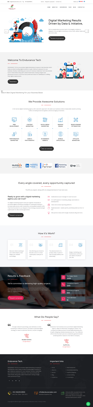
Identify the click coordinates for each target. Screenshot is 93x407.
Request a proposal (49, 1)
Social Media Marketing (72, 370)
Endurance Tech (33, 401)
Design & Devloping (35, 248)
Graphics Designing (71, 372)
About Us (54, 7)
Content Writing (71, 375)
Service (53, 372)
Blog (74, 7)
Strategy (12, 248)
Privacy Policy (42, 401)
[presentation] (6, 31)
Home (42, 1)
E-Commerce (70, 377)
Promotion (52, 248)
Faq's (70, 7)
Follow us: (75, 1)
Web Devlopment (71, 367)
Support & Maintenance (73, 249)
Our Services (63, 7)
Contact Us (58, 1)
